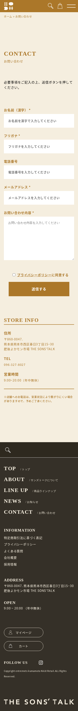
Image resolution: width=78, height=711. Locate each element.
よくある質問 (13, 551)
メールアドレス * (17, 187)
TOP (17, 468)
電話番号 (11, 161)
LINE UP (30, 490)
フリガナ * (12, 135)
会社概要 (10, 557)
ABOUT (31, 479)
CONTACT (29, 512)
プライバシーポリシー (34, 275)
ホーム (8, 16)
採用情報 (10, 564)
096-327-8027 (15, 364)
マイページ (24, 632)
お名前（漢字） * (17, 110)
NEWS (21, 501)
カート (24, 646)
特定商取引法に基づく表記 (23, 537)
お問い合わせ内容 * (19, 212)
